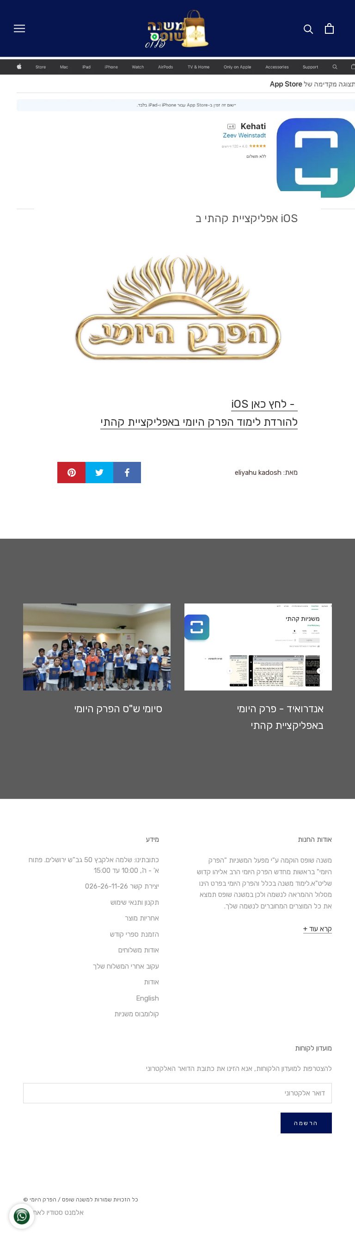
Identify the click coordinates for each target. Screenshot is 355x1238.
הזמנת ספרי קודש (134, 934)
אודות (151, 982)
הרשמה (306, 1123)
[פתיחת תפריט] (19, 28)
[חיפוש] (308, 28)
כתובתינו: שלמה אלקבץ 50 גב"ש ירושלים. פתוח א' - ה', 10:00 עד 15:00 (94, 865)
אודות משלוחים (138, 950)
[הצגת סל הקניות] (329, 28)
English (147, 998)
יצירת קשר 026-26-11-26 (122, 886)
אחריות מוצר (142, 918)
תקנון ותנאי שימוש (134, 902)
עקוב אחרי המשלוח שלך (126, 966)
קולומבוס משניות (136, 1014)
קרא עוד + (317, 929)
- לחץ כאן (264, 404)
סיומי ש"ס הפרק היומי (118, 709)
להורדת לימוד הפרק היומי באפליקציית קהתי (199, 422)
